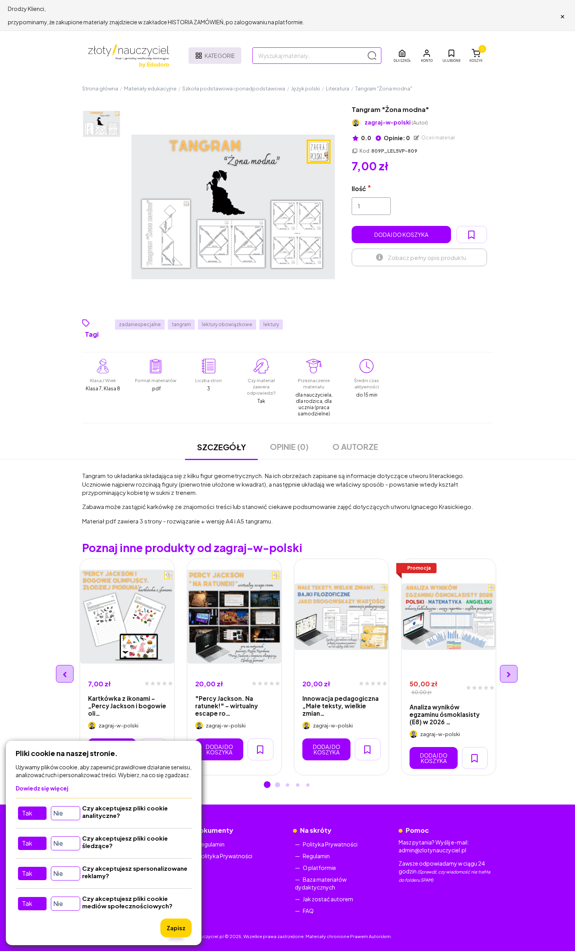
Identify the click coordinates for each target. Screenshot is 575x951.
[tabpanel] (127, 667)
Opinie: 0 (396, 137)
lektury (271, 324)
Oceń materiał (437, 138)
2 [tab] (277, 785)
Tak (27, 813)
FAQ (308, 910)
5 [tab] (308, 785)
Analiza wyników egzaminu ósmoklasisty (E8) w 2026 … (445, 714)
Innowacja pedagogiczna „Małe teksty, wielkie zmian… (340, 706)
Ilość (359, 188)
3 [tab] (287, 785)
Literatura (337, 88)
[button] (426, 55)
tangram (181, 324)
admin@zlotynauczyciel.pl (432, 850)
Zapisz (176, 927)
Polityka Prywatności (225, 855)
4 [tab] (298, 785)
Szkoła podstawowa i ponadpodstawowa (233, 88)
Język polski (305, 88)
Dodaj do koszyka (401, 234)
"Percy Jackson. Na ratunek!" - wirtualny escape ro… (226, 706)
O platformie (319, 867)
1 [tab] (267, 785)
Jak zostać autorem (328, 898)
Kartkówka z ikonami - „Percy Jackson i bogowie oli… (127, 706)
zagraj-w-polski (396, 122)
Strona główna (100, 88)
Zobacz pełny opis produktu (427, 257)
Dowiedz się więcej (42, 788)
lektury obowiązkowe (227, 324)
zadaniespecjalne (140, 324)
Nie (58, 813)
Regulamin (211, 844)
